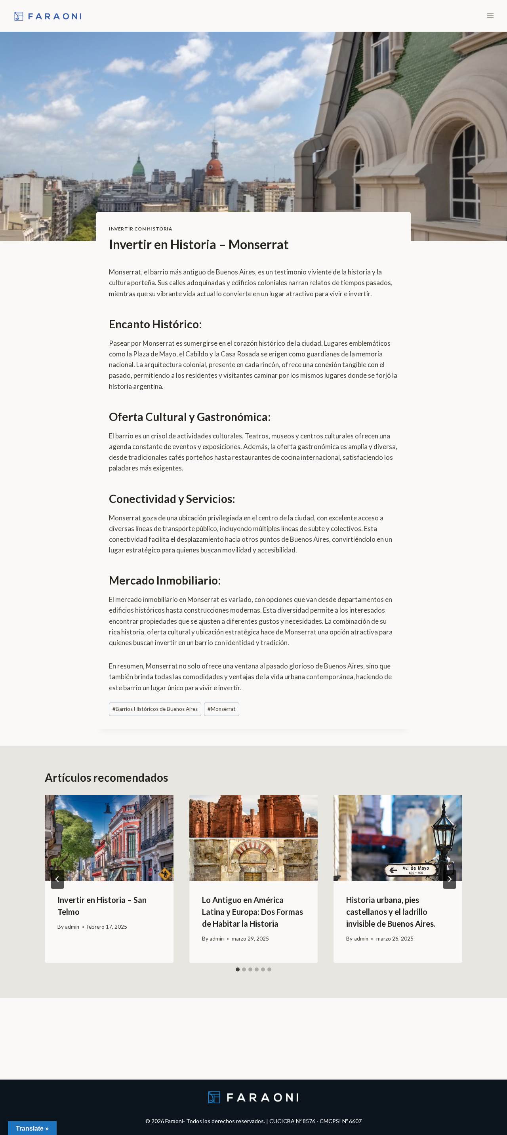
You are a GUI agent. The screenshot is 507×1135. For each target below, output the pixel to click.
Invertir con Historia (140, 229)
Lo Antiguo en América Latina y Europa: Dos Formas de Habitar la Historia (252, 911)
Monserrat (222, 709)
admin (72, 927)
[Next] (449, 879)
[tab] (238, 969)
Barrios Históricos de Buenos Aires (155, 709)
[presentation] (109, 838)
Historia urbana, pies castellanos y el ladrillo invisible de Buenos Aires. (390, 911)
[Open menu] (490, 16)
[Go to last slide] (57, 879)
